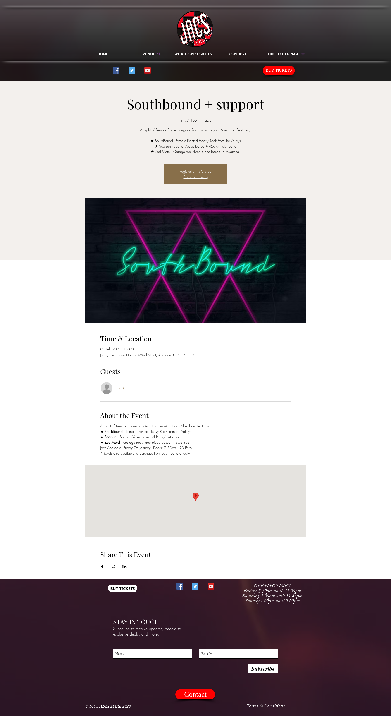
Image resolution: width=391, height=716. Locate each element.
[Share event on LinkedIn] (124, 566)
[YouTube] (147, 70)
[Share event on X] (113, 566)
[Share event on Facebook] (102, 566)
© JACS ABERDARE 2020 (108, 706)
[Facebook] (116, 70)
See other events (196, 176)
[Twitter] (132, 70)
